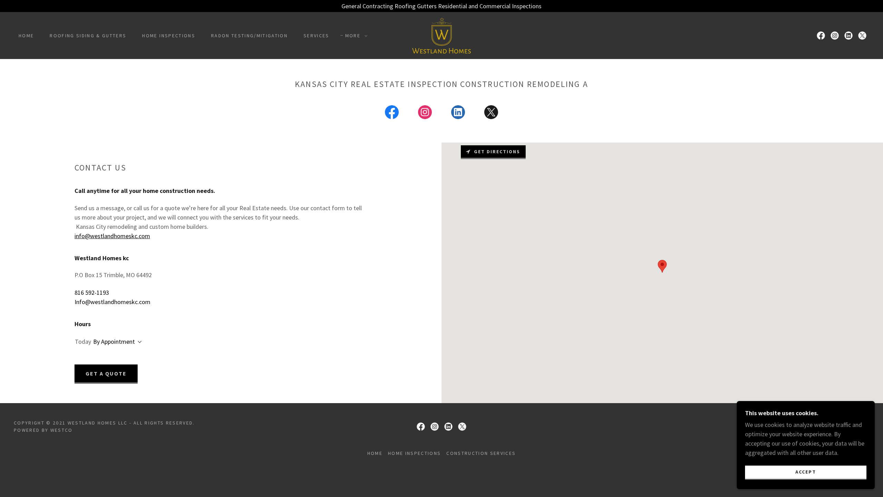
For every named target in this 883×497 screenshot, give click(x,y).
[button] (354, 35)
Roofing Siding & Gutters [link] (88, 35)
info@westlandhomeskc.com (112, 236)
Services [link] (316, 35)
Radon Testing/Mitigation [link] (249, 35)
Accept (805, 471)
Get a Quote (106, 373)
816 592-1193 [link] (92, 292)
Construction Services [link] (481, 453)
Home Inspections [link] (168, 35)
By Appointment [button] (114, 341)
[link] (441, 35)
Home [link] (26, 35)
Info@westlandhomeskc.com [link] (112, 302)
